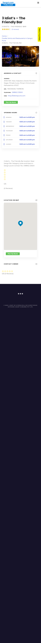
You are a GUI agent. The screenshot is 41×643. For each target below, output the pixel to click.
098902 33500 (17, 92)
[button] (20, 220)
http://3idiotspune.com (16, 96)
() (15, 29)
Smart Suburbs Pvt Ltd (24, 307)
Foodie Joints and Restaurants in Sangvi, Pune (17, 39)
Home (4, 36)
